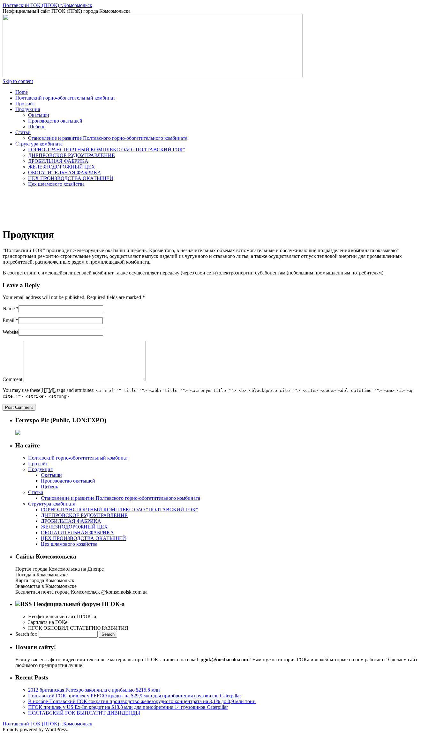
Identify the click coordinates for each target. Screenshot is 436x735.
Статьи (23, 132)
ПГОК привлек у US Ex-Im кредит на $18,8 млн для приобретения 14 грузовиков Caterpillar (128, 707)
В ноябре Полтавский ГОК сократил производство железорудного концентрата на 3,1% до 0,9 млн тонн (142, 701)
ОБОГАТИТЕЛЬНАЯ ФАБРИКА (64, 172)
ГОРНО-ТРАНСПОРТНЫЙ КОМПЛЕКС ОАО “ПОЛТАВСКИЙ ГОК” (106, 149)
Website (11, 332)
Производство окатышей (55, 121)
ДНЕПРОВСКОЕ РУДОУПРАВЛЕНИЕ (71, 155)
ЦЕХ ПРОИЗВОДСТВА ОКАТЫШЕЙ (70, 178)
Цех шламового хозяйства (56, 184)
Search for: (26, 634)
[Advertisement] (119, 206)
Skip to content (18, 81)
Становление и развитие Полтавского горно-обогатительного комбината (107, 138)
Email (8, 320)
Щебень (36, 126)
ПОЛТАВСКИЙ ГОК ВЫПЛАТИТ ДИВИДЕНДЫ (84, 713)
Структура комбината (39, 143)
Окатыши (38, 115)
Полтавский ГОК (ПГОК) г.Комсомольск (47, 5)
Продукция (27, 109)
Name (9, 308)
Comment (12, 379)
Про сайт (25, 103)
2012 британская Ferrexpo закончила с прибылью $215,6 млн (94, 690)
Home (21, 92)
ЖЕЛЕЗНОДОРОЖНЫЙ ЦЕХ (61, 166)
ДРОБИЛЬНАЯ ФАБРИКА (58, 161)
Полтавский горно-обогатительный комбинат (65, 98)
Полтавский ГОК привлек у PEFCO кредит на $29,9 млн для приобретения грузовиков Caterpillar (134, 695)
